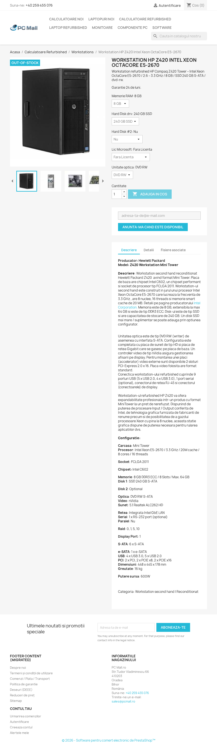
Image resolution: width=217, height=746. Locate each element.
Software (162, 27)
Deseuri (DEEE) (21, 690)
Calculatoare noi (66, 19)
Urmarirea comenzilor (25, 716)
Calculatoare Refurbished (145, 19)
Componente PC (132, 27)
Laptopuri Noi (101, 19)
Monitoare (102, 27)
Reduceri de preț (22, 695)
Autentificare (19, 722)
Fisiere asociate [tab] (173, 250)
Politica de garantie (24, 684)
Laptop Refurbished (68, 27)
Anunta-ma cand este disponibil (152, 227)
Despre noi (18, 668)
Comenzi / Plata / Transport (30, 679)
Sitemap (16, 701)
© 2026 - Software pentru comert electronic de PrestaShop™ (108, 740)
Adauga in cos (149, 193)
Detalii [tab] (149, 250)
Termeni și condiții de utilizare (31, 673)
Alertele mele (19, 733)
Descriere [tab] (129, 250)
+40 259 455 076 (39, 5)
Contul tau (21, 708)
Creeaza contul (21, 727)
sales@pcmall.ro (123, 701)
